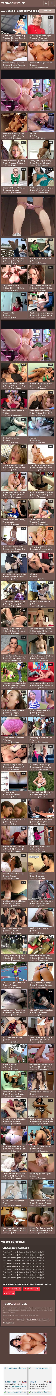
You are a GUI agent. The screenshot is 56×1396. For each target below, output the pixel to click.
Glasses (25, 1230)
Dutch (51, 495)
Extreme (8, 190)
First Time (46, 1040)
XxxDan (42, 138)
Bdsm (34, 315)
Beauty (35, 1067)
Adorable (9, 136)
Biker (15, 65)
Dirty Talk (25, 468)
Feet (15, 261)
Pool (41, 1149)
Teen (48, 1203)
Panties (8, 740)
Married (52, 1230)
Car (6, 386)
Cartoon (41, 713)
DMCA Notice (31, 1319)
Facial (7, 1121)
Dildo (7, 288)
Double (51, 288)
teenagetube (13, 3)
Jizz (22, 958)
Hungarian (46, 386)
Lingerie (48, 822)
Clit (12, 903)
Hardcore (48, 631)
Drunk (34, 522)
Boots (34, 288)
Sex (51, 1121)
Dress (21, 576)
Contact (20, 1319)
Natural (7, 315)
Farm (22, 604)
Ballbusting (36, 685)
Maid (17, 1012)
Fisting (34, 136)
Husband (16, 1121)
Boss (40, 413)
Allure (7, 495)
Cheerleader (9, 522)
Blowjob (43, 315)
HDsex (15, 40)
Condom (35, 261)
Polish (34, 576)
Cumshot (42, 495)
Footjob (47, 685)
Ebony (14, 631)
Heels (23, 38)
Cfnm (7, 413)
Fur (41, 1067)
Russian (43, 522)
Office (34, 604)
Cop (51, 315)
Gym (26, 136)
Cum (34, 495)
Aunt (34, 1094)
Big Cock (8, 767)
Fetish (15, 38)
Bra (40, 190)
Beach (7, 65)
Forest (35, 1012)
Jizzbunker (44, 193)
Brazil (46, 190)
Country (14, 604)
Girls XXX (10, 1293)
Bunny (26, 849)
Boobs (8, 38)
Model (20, 386)
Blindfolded (9, 549)
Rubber (50, 958)
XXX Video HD (33, 1289)
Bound (35, 958)
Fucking (18, 136)
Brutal (7, 713)
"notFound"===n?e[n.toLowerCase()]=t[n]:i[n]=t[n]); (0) (23, 1252)
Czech (34, 65)
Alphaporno (17, 415)
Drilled (13, 163)
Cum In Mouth (16, 658)
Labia (19, 903)
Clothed (14, 1094)
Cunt (19, 549)
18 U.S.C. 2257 (44, 1319)
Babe (40, 163)
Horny (16, 190)
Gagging (16, 713)
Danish (23, 65)
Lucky (25, 1176)
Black (46, 767)
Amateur (35, 386)
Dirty (13, 386)
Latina (22, 261)
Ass (33, 163)
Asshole (41, 658)
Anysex (42, 415)
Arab (7, 822)
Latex (34, 931)
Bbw (14, 495)
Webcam (16, 794)
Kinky (21, 288)
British (48, 163)
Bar (6, 163)
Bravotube (44, 40)
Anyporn (43, 263)
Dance (44, 1121)
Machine (23, 631)
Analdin (43, 290)
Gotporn (16, 67)
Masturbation (37, 794)
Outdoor (22, 685)
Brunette (17, 849)
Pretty (26, 549)
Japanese (9, 931)
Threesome (50, 468)
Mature (22, 163)
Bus (33, 903)
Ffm (34, 468)
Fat (6, 685)
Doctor (7, 440)
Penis (24, 1149)
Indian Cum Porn (13, 1289)
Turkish (44, 38)
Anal (34, 190)
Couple (43, 288)
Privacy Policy (8, 1322)
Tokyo (25, 1012)
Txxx (14, 165)
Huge (14, 288)
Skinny (48, 1067)
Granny (35, 38)
